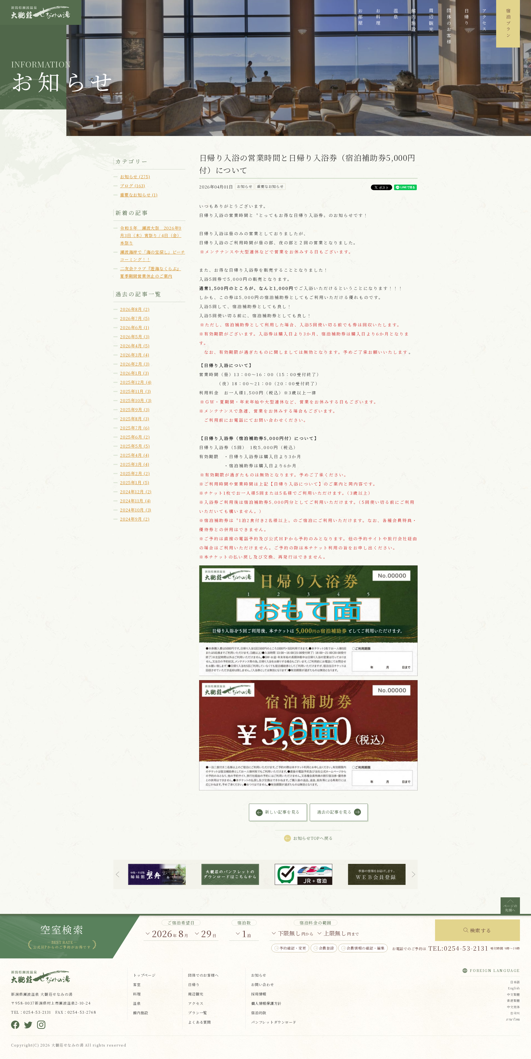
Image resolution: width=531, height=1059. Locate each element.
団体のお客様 (449, 26)
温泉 (395, 14)
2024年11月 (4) (135, 501)
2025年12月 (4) (136, 382)
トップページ (144, 975)
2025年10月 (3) (136, 400)
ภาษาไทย (513, 1019)
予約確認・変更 (293, 948)
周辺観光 (431, 20)
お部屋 (360, 17)
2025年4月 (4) (134, 455)
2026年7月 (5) (134, 318)
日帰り (466, 17)
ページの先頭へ (510, 907)
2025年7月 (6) (134, 428)
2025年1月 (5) (134, 482)
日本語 (515, 982)
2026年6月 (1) (134, 327)
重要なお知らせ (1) (138, 195)
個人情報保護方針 (266, 1003)
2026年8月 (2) (134, 309)
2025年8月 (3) (134, 418)
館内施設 (413, 20)
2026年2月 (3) (134, 364)
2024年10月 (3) (135, 510)
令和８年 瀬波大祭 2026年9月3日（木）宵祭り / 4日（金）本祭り (150, 235)
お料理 (378, 17)
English (514, 988)
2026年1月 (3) (134, 373)
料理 (137, 994)
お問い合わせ (262, 984)
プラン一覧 (197, 1012)
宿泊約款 (258, 1012)
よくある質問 (199, 1022)
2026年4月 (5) (134, 345)
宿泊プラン (508, 23)
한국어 (515, 1013)
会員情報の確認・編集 (366, 948)
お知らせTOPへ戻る (313, 838)
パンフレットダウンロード (273, 1022)
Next (413, 874)
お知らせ (258, 975)
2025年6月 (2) (135, 437)
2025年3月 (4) (134, 464)
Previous (117, 874)
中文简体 (513, 1007)
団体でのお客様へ (203, 975)
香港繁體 (513, 1000)
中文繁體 (513, 994)
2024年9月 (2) (134, 519)
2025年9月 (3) (134, 409)
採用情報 (258, 994)
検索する (480, 930)
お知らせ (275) (135, 176)
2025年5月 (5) (135, 446)
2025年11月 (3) (135, 391)
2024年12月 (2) (136, 491)
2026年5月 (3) (134, 336)
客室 (137, 984)
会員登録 (326, 948)
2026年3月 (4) (134, 355)
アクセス (484, 20)
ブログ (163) (132, 185)
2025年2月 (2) (135, 473)
